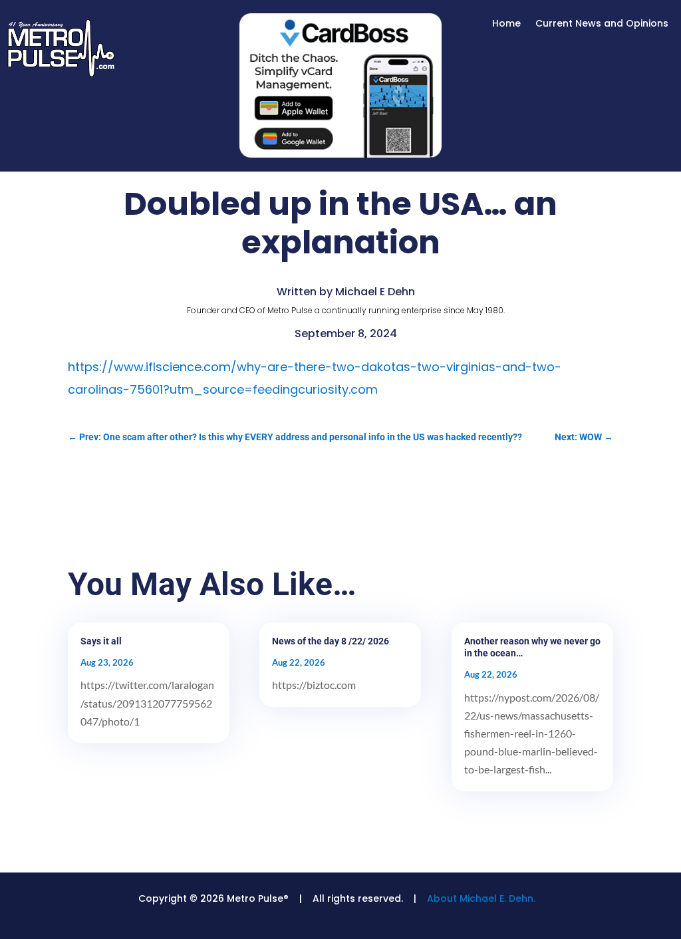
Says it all (101, 641)
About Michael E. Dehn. (481, 898)
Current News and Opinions (601, 24)
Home (506, 24)
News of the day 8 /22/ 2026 (330, 641)
